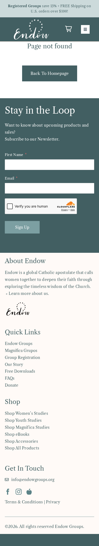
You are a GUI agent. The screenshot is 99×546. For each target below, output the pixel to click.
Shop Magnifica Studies (27, 427)
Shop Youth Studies (23, 420)
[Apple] (29, 492)
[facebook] (8, 492)
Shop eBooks (17, 434)
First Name (14, 155)
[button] (68, 28)
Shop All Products (22, 448)
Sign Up (22, 227)
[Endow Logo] (31, 20)
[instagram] (19, 492)
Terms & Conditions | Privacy (32, 502)
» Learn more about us (26, 293)
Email (9, 178)
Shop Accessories (21, 441)
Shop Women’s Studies (26, 413)
